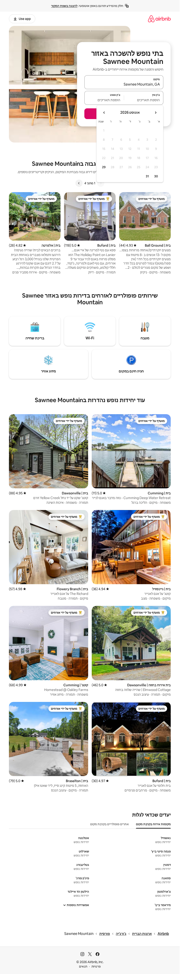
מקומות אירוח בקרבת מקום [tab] (153, 824)
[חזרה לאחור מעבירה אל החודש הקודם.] (155, 112)
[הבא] (79, 183)
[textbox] (144, 100)
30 (156, 176)
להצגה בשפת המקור (64, 6)
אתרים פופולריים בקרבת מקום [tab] (109, 824)
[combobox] (124, 84)
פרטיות (96, 966)
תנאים (83, 966)
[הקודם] (100, 183)
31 (147, 176)
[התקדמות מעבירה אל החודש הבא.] (104, 112)
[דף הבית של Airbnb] (159, 19)
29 (104, 167)
